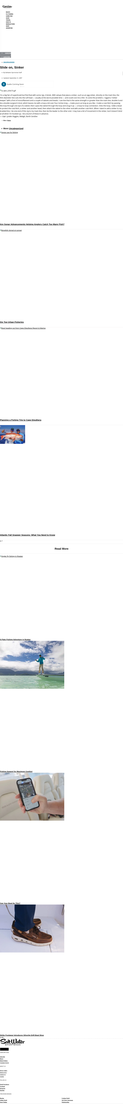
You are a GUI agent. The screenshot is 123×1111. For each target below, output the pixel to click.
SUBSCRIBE (8, 53)
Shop (7, 26)
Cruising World (66, 1098)
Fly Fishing (9, 14)
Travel (8, 20)
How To (8, 22)
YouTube (2, 1090)
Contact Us (3, 1074)
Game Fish (9, 16)
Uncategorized (8, 62)
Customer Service (4, 1062)
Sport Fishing (3, 1102)
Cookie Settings (4, 1049)
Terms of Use (3, 1072)
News (9, 120)
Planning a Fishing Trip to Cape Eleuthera (20, 420)
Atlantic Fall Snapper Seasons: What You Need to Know (27, 535)
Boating (2, 1098)
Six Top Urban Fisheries (12, 322)
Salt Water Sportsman (67, 1100)
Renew (1, 1058)
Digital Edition (4, 1060)
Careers (2, 1076)
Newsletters (10, 24)
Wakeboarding (65, 1102)
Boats (8, 12)
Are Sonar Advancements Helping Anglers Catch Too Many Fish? (32, 224)
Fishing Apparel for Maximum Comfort (16, 771)
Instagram (2, 1088)
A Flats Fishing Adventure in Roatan (15, 639)
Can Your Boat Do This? (10, 903)
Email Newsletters (4, 1084)
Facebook (2, 1086)
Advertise (9, 28)
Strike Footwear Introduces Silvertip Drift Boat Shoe (22, 1035)
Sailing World (3, 1100)
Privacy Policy (3, 1070)
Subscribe (2, 1056)
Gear (7, 18)
